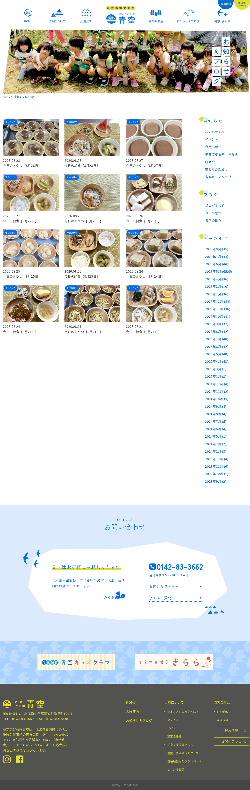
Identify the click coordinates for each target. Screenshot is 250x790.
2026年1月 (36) (216, 294)
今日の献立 (213, 213)
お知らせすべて (216, 131)
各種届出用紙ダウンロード (184, 761)
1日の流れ (223, 712)
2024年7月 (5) (215, 421)
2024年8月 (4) (215, 413)
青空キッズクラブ (218, 176)
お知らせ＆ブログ (139, 720)
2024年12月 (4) (216, 384)
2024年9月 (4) (215, 406)
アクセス (173, 720)
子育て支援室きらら (180, 744)
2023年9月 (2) (215, 481)
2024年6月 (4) (215, 429)
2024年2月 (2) (215, 444)
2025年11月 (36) (217, 309)
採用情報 (231, 730)
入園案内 (132, 711)
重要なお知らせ (216, 169)
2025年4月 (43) (216, 361)
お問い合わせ (231, 741)
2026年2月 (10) (216, 286)
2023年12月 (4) (216, 459)
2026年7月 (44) (216, 256)
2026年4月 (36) (216, 279)
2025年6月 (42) (216, 346)
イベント (211, 139)
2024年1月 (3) (215, 451)
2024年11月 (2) (216, 391)
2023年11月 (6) (216, 466)
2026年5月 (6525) (218, 271)
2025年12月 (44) (217, 301)
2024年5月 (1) (215, 436)
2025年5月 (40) (216, 354)
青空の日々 (213, 220)
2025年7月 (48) (216, 339)
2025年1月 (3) (215, 376)
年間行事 (222, 720)
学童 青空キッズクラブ (183, 753)
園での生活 (222, 702)
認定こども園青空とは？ (183, 712)
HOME (6, 96)
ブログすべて (214, 205)
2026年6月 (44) (216, 264)
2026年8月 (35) (216, 249)
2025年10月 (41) (217, 316)
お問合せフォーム (164, 586)
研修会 (210, 161)
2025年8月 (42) (216, 331)
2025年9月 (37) (216, 324)
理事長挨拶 (174, 736)
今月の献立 (213, 146)
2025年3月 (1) (215, 369)
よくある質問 (160, 597)
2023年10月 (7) (216, 473)
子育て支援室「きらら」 (223, 154)
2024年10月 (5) (216, 398)
